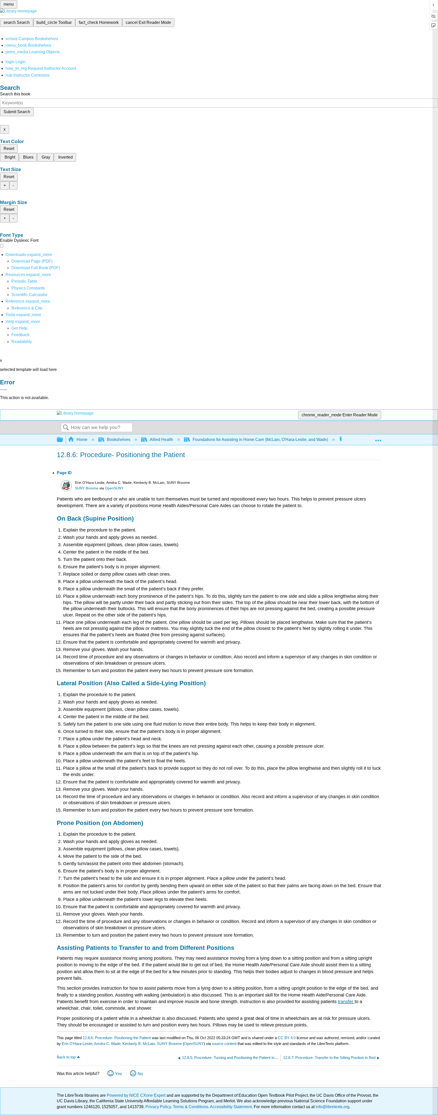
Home (82, 439)
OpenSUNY (114, 488)
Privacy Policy (158, 1107)
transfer (346, 1001)
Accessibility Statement (231, 1107)
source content (224, 1043)
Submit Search (17, 112)
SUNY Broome (86, 488)
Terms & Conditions (190, 1107)
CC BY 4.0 (287, 1038)
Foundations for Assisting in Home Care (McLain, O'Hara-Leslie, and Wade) (260, 439)
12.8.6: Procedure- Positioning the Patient (117, 1038)
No (140, 1074)
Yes (118, 1074)
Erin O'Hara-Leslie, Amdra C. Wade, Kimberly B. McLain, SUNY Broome (122, 1043)
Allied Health (161, 439)
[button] (20, 335)
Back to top (66, 1057)
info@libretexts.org (332, 1107)
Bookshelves (118, 439)
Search (66, 427)
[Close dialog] (3, 389)
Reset (9, 148)
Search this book (15, 94)
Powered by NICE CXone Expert (137, 1095)
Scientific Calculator (29, 295)
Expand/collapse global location (378, 438)
